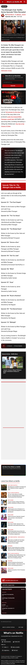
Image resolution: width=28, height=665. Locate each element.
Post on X (10, 345)
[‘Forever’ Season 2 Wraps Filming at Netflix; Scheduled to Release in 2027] (12, 362)
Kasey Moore (10, 14)
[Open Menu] (2, 1)
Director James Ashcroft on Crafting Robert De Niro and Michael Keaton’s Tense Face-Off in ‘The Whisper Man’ (16, 549)
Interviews (10, 560)
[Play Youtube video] (13, 97)
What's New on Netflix (12, 485)
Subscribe (13, 85)
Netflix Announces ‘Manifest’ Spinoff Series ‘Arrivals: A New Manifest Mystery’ (16, 518)
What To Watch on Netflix (13, 492)
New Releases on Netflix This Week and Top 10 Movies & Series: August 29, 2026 (17, 488)
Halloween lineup (6, 70)
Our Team (20, 627)
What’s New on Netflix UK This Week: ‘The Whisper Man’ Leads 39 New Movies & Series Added (16, 541)
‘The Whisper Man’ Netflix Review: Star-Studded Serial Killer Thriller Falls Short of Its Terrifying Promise (17, 556)
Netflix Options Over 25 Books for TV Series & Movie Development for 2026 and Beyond (16, 510)
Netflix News (4, 6)
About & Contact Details (8, 627)
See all (23, 589)
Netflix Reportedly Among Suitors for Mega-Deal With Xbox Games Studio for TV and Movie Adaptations (17, 533)
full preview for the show (13, 112)
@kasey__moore (21, 14)
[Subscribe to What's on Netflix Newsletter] (21, 1)
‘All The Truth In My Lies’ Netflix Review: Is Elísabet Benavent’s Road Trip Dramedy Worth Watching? (16, 496)
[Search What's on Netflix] (24, 1)
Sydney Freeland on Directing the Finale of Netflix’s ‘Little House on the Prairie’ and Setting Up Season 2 (16, 564)
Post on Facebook (18, 345)
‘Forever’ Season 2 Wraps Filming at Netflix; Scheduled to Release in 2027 (12, 371)
